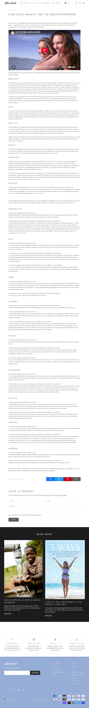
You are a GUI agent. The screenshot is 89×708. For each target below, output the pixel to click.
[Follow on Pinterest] (14, 690)
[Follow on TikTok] (23, 690)
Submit (13, 519)
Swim (33, 3)
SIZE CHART (74, 678)
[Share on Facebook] (50, 479)
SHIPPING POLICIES (76, 681)
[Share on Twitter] (59, 479)
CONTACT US (75, 667)
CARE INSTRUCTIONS (77, 675)
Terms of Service (58, 495)
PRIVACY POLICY (56, 669)
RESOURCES (74, 684)
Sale (38, 3)
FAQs (72, 669)
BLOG (53, 675)
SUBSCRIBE (35, 673)
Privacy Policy (46, 495)
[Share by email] (76, 479)
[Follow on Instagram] (9, 690)
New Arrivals (24, 3)
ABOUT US (55, 667)
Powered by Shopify (42, 699)
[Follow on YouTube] (18, 690)
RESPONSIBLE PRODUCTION (59, 672)
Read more (7, 613)
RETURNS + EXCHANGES (78, 672)
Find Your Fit (56, 3)
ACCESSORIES (45, 3)
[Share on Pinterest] (67, 479)
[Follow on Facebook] (5, 690)
